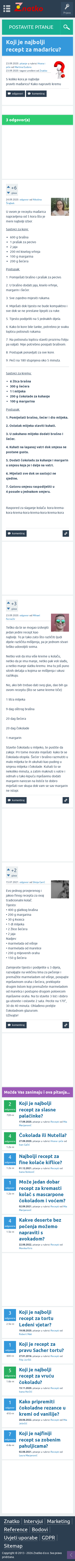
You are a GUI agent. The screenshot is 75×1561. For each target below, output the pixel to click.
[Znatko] (28, 7)
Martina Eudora (23, 67)
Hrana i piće (57, 1141)
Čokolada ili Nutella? (43, 1135)
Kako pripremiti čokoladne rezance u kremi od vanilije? (42, 1408)
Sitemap (13, 1546)
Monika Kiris (25, 1248)
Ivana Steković (26, 1172)
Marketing (58, 1521)
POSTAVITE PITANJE (31, 27)
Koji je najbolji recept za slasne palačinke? (37, 1109)
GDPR (48, 1537)
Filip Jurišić (25, 1359)
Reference (16, 1529)
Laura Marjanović (28, 1455)
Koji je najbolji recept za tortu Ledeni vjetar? (36, 1318)
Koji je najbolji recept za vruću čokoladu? (36, 1376)
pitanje (23, 63)
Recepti (55, 1121)
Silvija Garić (39, 882)
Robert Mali (25, 1334)
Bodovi (40, 1529)
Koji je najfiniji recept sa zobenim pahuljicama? (40, 1440)
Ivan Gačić (24, 1144)
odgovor (24, 199)
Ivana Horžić (25, 1391)
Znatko (43, 70)
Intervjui (33, 1521)
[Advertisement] (37, 152)
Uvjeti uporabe (21, 1537)
